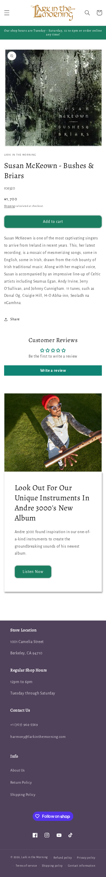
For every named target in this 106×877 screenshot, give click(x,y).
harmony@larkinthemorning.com (38, 737)
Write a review (53, 370)
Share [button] (15, 319)
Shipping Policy (22, 795)
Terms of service (26, 865)
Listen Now (33, 572)
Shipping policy (52, 865)
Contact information (81, 865)
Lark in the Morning (34, 857)
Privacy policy (86, 857)
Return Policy (21, 782)
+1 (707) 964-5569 (24, 725)
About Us (17, 770)
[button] (7, 13)
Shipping (9, 206)
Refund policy (63, 857)
